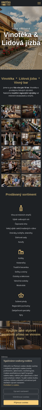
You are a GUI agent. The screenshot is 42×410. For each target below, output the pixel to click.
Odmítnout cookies (21, 397)
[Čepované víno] (11, 152)
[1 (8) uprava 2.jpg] (11, 138)
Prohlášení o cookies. (11, 385)
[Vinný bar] (31, 111)
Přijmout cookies (21, 402)
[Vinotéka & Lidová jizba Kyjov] (6, 3)
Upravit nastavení (21, 391)
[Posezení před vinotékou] (11, 111)
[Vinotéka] (11, 166)
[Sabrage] (31, 152)
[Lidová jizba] (31, 166)
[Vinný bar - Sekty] (31, 125)
